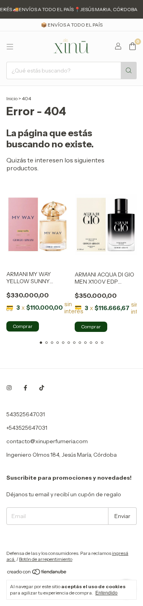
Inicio (11, 98)
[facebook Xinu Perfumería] (25, 388)
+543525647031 (26, 427)
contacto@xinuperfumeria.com (47, 441)
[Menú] (10, 46)
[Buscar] (129, 70)
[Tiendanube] (37, 573)
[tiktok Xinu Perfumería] (41, 388)
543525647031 (25, 414)
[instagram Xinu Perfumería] (9, 388)
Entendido (106, 593)
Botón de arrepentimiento (45, 559)
